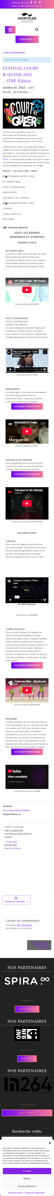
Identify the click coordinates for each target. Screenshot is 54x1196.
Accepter (27, 1171)
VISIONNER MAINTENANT (27, 406)
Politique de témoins (15, 1193)
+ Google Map (11, 842)
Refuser (27, 1178)
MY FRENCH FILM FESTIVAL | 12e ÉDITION (39, 945)
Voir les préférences (27, 1186)
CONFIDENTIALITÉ (27, 1009)
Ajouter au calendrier (15, 901)
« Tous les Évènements (14, 52)
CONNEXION (25, 39)
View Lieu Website (13, 848)
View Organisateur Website (16, 810)
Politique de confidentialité (35, 1193)
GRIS (5, 159)
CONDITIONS (27, 1058)
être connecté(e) (24, 925)
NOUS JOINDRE (27, 1113)
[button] (49, 1142)
